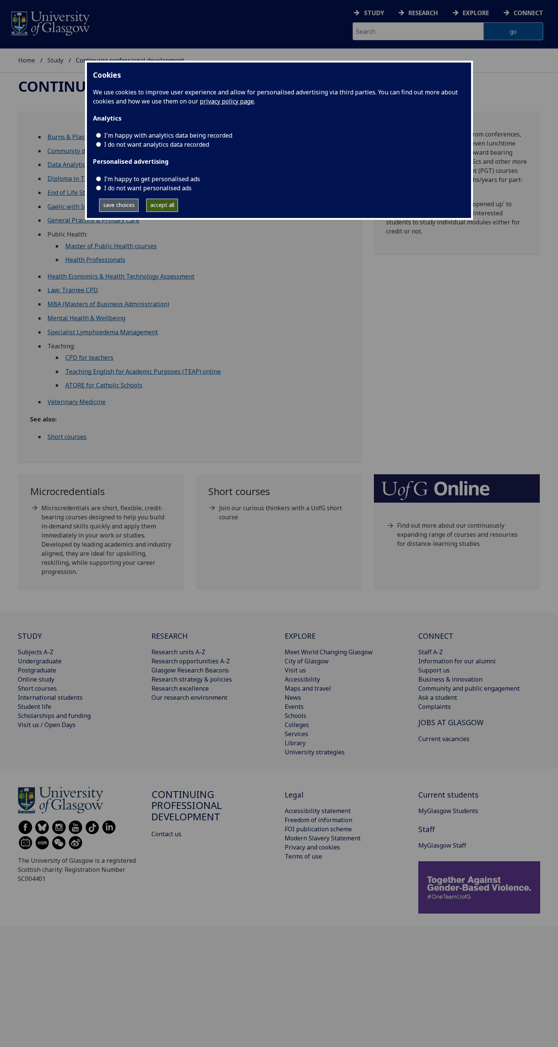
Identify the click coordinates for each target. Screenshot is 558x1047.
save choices (119, 204)
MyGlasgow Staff (442, 845)
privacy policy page (227, 101)
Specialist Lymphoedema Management (102, 332)
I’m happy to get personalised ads (152, 179)
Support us (434, 670)
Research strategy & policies (191, 679)
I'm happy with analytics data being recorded (168, 135)
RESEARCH (169, 636)
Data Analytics (67, 164)
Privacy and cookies (312, 847)
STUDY (30, 636)
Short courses (67, 437)
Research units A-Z (178, 652)
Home (26, 60)
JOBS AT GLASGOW (451, 722)
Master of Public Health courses (111, 246)
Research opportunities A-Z (190, 661)
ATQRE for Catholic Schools (103, 385)
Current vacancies (444, 739)
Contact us (166, 834)
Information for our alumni (457, 661)
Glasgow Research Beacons (190, 670)
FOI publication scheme (318, 829)
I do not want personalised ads (148, 188)
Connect (528, 13)
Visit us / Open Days (47, 725)
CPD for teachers (89, 357)
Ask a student (437, 697)
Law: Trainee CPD (72, 290)
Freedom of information (318, 820)
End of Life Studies (74, 192)
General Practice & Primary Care (93, 220)
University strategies (315, 752)
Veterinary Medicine (76, 402)
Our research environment (189, 697)
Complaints (434, 706)
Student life (34, 706)
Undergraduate (39, 661)
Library (295, 743)
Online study (36, 679)
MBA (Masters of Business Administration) (108, 304)
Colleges (297, 725)
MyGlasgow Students (448, 811)
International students (50, 697)
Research (423, 13)
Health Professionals (95, 259)
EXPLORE (300, 636)
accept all (162, 204)
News (293, 697)
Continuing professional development (186, 806)
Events (294, 706)
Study (374, 13)
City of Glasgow (307, 661)
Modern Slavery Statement (323, 838)
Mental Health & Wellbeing (86, 318)
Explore (476, 13)
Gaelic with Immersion (79, 206)
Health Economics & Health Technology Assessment (120, 276)
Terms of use (303, 856)
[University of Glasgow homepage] (50, 22)
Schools (295, 716)
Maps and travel (308, 688)
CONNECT (435, 636)
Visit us (295, 670)
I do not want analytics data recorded (156, 144)
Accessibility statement (318, 811)
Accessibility (302, 679)
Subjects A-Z (36, 652)
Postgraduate (37, 670)
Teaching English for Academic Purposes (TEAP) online (143, 371)
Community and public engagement (469, 688)
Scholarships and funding (54, 716)
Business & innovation (450, 679)
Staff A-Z (430, 652)
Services (296, 734)
